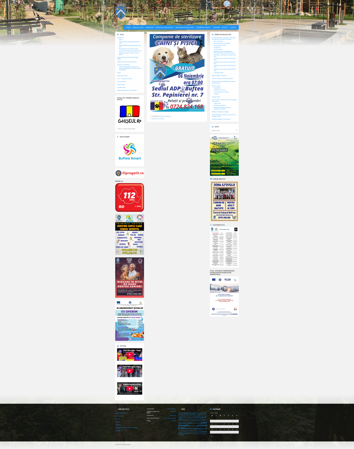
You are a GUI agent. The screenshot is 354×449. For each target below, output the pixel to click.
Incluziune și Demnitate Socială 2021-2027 (130, 51)
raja (179, 430)
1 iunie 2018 (203, 414)
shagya (186, 432)
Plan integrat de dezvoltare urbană (128, 49)
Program (216, 27)
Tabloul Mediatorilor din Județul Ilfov (127, 90)
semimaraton (181, 432)
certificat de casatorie (187, 419)
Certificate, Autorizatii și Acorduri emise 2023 (225, 59)
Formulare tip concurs (220, 90)
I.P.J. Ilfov (117, 419)
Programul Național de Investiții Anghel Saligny (127, 58)
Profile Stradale (218, 49)
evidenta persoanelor (185, 423)
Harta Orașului (121, 84)
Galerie (224, 27)
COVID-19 (185, 420)
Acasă (128, 27)
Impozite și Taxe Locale (164, 27)
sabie (181, 430)
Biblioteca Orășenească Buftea (220, 112)
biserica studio (204, 416)
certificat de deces (196, 419)
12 (220, 424)
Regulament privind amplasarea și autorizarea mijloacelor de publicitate (224, 52)
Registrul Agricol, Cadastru (219, 75)
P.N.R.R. (121, 40)
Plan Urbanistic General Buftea (222, 43)
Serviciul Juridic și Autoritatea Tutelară (222, 78)
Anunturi (161, 116)
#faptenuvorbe (181, 413)
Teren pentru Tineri (122, 76)
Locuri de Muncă (121, 81)
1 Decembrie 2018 (201, 413)
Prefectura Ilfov (119, 416)
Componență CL (171, 409)
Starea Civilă (217, 103)
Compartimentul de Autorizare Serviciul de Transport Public (223, 115)
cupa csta (190, 420)
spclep (200, 432)
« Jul (211, 436)
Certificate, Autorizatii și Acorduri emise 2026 (225, 69)
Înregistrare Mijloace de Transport (221, 119)
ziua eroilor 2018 (200, 433)
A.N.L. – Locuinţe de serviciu (124, 78)
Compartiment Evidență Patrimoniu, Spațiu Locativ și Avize (223, 82)
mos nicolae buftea (196, 423)
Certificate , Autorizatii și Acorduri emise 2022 (225, 55)
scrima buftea (200, 430)
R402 (203, 428)
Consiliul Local (138, 27)
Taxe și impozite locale (169, 418)
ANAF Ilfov (118, 422)
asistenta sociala (197, 416)
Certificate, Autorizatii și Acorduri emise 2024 (225, 62)
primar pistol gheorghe (194, 428)
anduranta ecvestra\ (188, 416)
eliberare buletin (201, 420)
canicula (192, 417)
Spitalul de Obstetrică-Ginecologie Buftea (126, 427)
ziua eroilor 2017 (193, 433)
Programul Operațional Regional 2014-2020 (129, 42)
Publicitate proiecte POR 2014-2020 (127, 62)
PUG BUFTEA (217, 47)
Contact (233, 27)
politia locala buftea (193, 426)
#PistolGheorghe (191, 413)
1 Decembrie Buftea (190, 414)
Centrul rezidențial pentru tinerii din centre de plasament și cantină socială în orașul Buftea (130, 68)
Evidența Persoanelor (220, 105)
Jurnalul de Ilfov (121, 87)
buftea (180, 417)
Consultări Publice (219, 72)
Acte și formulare (218, 41)
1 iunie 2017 (198, 414)
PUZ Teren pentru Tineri (220, 45)
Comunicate (149, 27)
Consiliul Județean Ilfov (121, 413)
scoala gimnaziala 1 (193, 430)
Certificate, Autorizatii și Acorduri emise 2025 (225, 66)
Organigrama (217, 88)
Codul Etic (216, 94)
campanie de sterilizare (157, 119)
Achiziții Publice (216, 97)
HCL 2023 (173, 411)
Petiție (119, 73)
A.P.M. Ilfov (118, 425)
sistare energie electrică (193, 432)
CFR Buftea (202, 419)
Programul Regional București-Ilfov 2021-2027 (130, 46)
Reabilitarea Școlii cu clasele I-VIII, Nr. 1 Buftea (129, 53)
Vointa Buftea (186, 433)
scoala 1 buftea (186, 430)
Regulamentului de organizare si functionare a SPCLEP (222, 108)
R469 (205, 428)
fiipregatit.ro (118, 430)
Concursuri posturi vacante (221, 92)
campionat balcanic (187, 417)
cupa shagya (194, 420)
